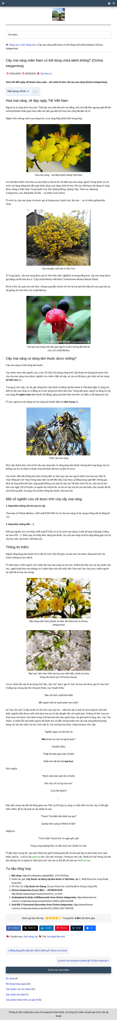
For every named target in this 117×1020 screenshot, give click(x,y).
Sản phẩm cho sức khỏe (18, 989)
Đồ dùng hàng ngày (16, 984)
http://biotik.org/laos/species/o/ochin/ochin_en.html (37, 894)
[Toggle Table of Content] (34, 91)
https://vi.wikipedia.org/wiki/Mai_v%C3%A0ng (45, 875)
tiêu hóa (61, 936)
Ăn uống (10, 978)
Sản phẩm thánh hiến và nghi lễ (22, 1000)
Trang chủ (14, 45)
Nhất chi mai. (84, 860)
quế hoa (36, 857)
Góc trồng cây (28, 45)
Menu (58, 3)
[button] (47, 918)
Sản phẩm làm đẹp (15, 994)
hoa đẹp (51, 936)
